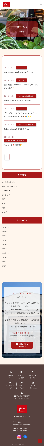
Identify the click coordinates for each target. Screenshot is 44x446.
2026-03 (5, 249)
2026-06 (5, 236)
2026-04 (5, 244)
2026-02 (5, 253)
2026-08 (5, 227)
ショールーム (7, 190)
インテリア (6, 195)
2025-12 (5, 262)
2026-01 (5, 257)
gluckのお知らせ (8, 182)
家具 (3, 203)
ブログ (4, 212)
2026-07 (5, 231)
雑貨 (3, 208)
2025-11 (5, 266)
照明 (3, 199)
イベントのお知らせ (9, 186)
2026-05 (5, 240)
